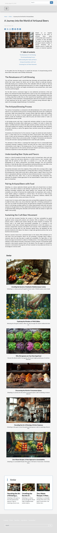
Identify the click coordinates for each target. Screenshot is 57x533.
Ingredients (24, 520)
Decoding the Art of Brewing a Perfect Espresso (28, 425)
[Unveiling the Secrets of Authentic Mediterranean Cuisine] (28, 272)
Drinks (10, 17)
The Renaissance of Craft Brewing (28, 55)
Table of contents (28, 52)
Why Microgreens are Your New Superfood (28, 356)
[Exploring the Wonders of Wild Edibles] (28, 306)
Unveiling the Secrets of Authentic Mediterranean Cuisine (28, 287)
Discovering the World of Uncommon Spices (28, 390)
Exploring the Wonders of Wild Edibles (28, 321)
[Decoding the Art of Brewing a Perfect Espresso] (28, 410)
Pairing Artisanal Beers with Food (28, 62)
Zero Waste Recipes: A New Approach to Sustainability (28, 459)
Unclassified (32, 520)
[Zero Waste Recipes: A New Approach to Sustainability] (28, 444)
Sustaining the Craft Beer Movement (28, 64)
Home (5, 17)
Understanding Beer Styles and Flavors (28, 60)
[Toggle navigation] (6, 8)
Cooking (5, 520)
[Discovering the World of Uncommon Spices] (28, 375)
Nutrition (16, 520)
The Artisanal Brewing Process (28, 57)
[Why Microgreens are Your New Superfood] (28, 341)
